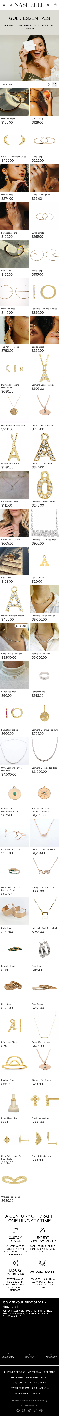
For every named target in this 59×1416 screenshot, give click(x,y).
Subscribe (29, 734)
